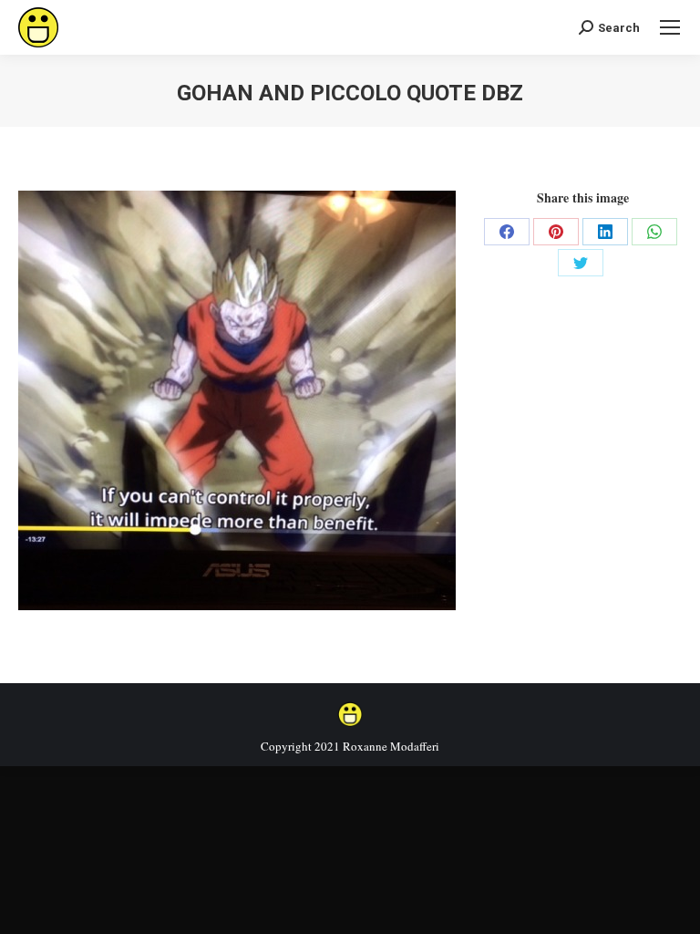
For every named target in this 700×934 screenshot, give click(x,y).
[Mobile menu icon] (670, 27)
